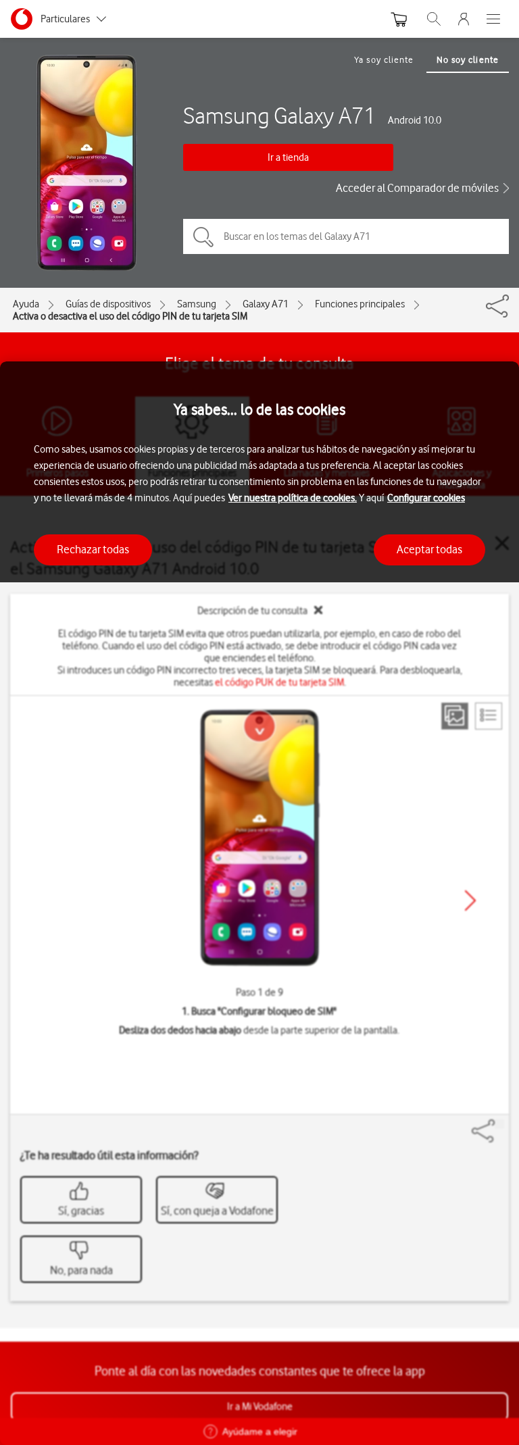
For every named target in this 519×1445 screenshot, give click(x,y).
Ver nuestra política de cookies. (292, 498)
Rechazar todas (93, 549)
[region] (259, 903)
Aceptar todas (429, 549)
